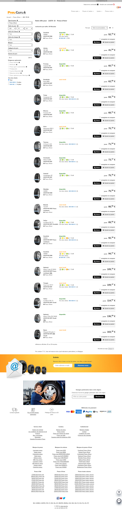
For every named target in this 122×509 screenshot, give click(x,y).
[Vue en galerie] (113, 28)
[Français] (118, 7)
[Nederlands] (120, 7)
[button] (119, 492)
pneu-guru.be (64, 506)
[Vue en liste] (110, 28)
